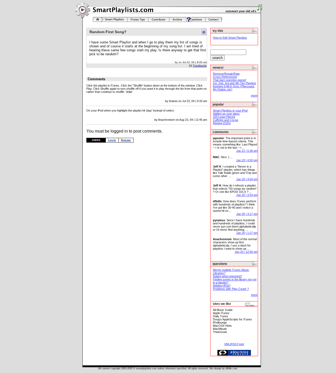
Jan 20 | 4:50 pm (247, 160)
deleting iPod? (221, 285)
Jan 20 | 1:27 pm (247, 232)
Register (126, 140)
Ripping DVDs (222, 123)
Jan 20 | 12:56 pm (246, 251)
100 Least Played (224, 116)
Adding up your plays (226, 113)
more (254, 95)
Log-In (112, 140)
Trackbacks (200, 65)
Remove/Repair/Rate (226, 73)
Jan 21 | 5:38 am (247, 150)
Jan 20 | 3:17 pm (247, 213)
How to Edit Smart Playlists (230, 37)
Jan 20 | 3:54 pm (247, 194)
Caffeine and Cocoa (225, 120)
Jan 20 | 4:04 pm (247, 179)
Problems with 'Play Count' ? (231, 288)
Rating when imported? (227, 276)
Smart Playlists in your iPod (230, 110)
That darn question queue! (229, 80)
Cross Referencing (225, 76)
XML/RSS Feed (234, 344)
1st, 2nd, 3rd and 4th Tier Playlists (234, 83)
